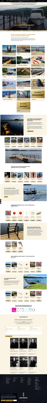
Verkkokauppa (33, 0)
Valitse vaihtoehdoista (26, 146)
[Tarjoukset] (43, 99)
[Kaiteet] (29, 99)
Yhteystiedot (20, 1)
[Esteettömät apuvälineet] (43, 88)
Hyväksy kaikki (3, 400)
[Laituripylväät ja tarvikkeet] (29, 65)
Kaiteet (18, 99)
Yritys (30, 0)
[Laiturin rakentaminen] (43, 65)
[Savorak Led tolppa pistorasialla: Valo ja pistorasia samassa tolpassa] (23, 153)
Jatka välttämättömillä (9, 400)
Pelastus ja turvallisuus (7, 99)
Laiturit (7, 0)
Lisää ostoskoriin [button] (7, 146)
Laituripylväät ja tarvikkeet (22, 65)
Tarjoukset (34, 99)
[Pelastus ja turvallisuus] (14, 99)
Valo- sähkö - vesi (6, 65)
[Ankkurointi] (29, 76)
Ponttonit (33, 76)
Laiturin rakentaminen (35, 65)
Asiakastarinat (19, 0)
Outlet (18, 110)
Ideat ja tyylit (15, 0)
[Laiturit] (14, 76)
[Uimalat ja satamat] (29, 88)
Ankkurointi (19, 76)
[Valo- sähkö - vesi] (14, 65)
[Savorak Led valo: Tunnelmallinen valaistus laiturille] (36, 158)
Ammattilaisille (27, 0)
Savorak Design (23, 0)
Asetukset (15, 400)
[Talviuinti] (14, 88)
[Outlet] (29, 110)
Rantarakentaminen (11, 0)
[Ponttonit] (43, 76)
